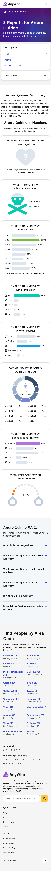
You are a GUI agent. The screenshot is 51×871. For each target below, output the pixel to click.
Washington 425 (11, 699)
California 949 (10, 691)
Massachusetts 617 (36, 707)
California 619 (33, 723)
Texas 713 (32, 691)
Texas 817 (32, 731)
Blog (5, 812)
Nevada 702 (32, 664)
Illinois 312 (32, 683)
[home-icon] (4, 11)
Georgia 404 (9, 683)
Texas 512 (8, 707)
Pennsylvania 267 (35, 715)
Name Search (9, 839)
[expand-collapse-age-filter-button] (32, 75)
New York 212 (33, 656)
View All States (11, 66)
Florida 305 (8, 664)
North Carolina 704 (12, 731)
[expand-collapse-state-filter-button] (33, 47)
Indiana (7, 60)
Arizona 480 (9, 715)
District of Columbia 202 (13, 673)
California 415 (33, 672)
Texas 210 (8, 723)
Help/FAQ (7, 817)
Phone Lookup (9, 848)
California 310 (10, 656)
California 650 (33, 699)
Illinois (7, 54)
